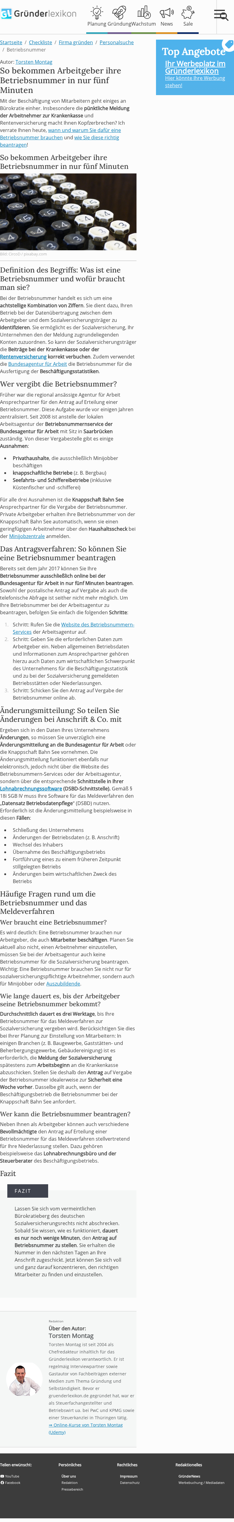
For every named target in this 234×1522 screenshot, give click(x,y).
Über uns (69, 1476)
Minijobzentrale (27, 536)
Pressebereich (72, 1489)
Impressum (128, 1476)
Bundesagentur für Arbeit (37, 364)
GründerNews (189, 1476)
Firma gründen (76, 42)
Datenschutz (130, 1482)
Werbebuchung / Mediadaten (202, 1482)
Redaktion (56, 1321)
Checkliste (40, 42)
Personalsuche (117, 42)
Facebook (12, 1482)
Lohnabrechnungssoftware (31, 788)
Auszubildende (63, 983)
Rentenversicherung (23, 356)
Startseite (11, 42)
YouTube (11, 1476)
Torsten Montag (34, 62)
